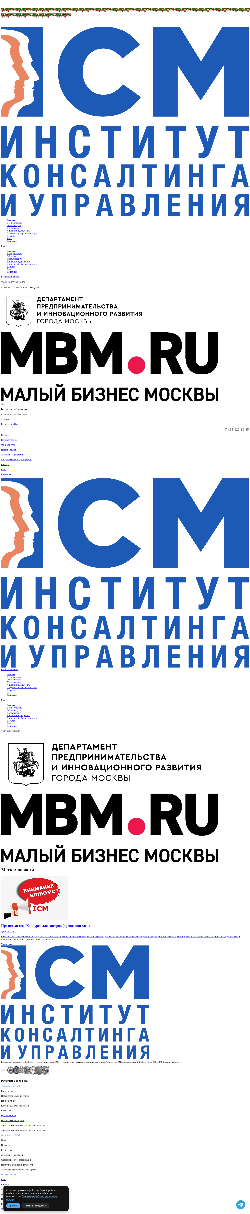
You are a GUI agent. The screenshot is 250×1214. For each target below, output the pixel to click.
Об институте (14, 225)
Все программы (14, 223)
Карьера (11, 236)
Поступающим (14, 228)
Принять (13, 1205)
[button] (125, 246)
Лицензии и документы (18, 230)
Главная (11, 220)
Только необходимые (35, 1205)
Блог (9, 238)
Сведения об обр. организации (22, 233)
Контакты (12, 241)
